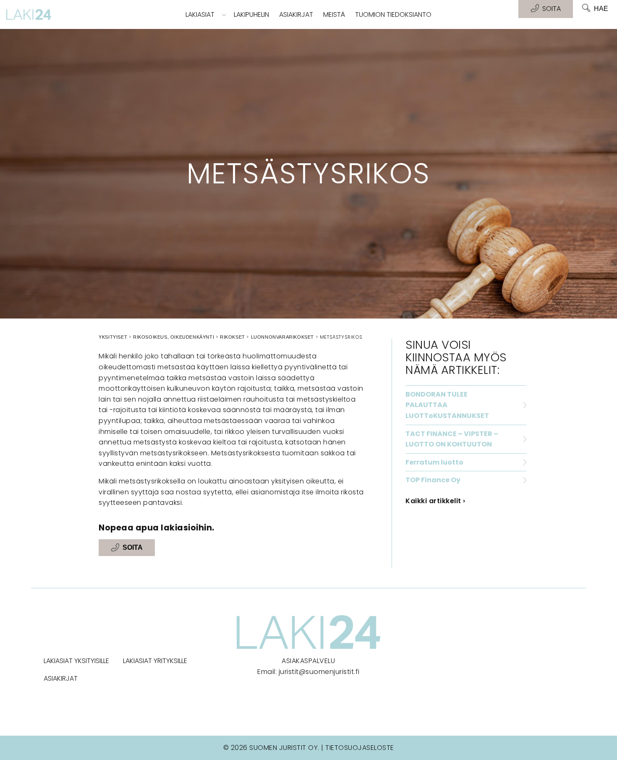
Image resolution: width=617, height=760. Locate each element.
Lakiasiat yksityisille (76, 661)
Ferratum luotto (434, 462)
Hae (601, 8)
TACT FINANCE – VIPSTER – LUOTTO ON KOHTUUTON (451, 439)
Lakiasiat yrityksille (155, 661)
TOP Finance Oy (432, 480)
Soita (133, 547)
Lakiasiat (200, 14)
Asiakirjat (296, 14)
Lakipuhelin (251, 14)
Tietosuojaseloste (359, 747)
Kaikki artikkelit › (435, 501)
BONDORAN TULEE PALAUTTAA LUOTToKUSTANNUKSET (447, 404)
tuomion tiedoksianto (393, 14)
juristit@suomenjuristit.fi (319, 671)
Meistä (334, 14)
